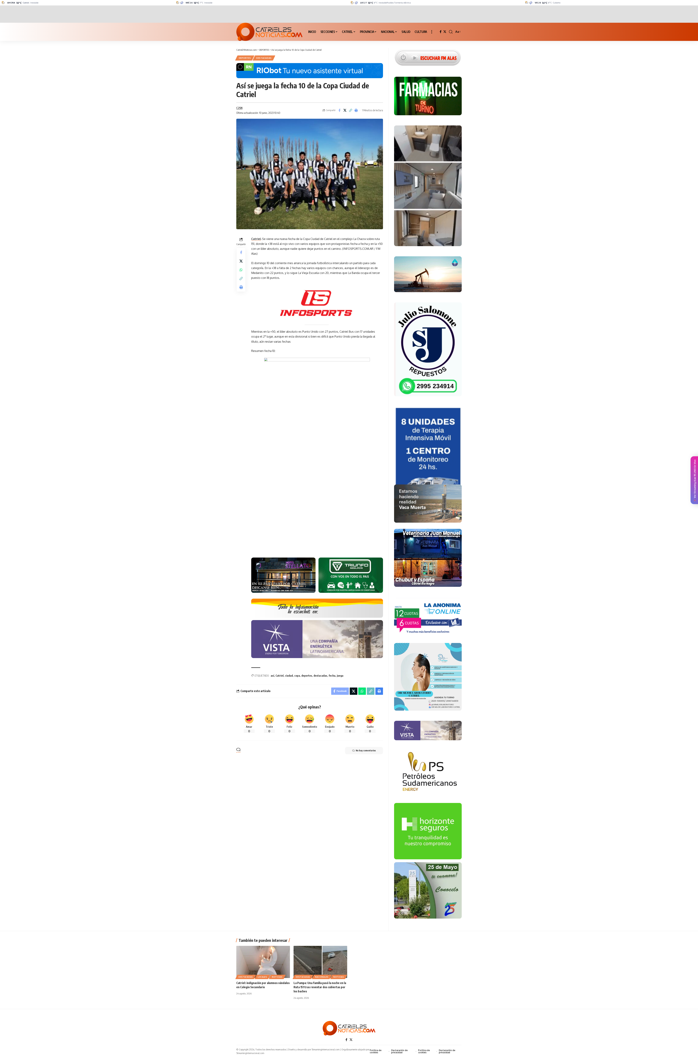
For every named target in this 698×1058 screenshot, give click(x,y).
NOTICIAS (277, 977)
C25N (239, 107)
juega (340, 675)
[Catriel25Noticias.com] (269, 32)
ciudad (289, 675)
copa (297, 675)
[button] (431, 32)
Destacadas (264, 58)
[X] (444, 31)
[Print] (356, 110)
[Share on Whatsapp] (241, 269)
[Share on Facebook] (339, 110)
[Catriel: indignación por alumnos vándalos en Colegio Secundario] (263, 962)
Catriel (256, 239)
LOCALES (262, 977)
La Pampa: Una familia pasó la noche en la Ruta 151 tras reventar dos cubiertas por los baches (320, 987)
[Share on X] (345, 110)
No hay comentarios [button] (366, 750)
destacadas (320, 675)
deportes (306, 675)
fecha (332, 675)
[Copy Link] (350, 110)
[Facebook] (440, 31)
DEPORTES (245, 58)
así (272, 675)
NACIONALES (321, 977)
